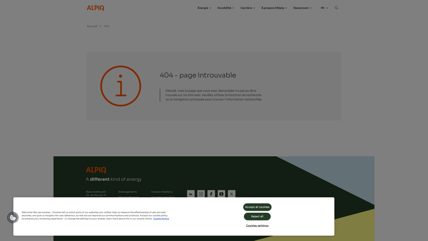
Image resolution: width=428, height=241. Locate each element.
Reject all (257, 216)
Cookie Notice (161, 218)
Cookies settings (257, 225)
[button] (13, 217)
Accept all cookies (257, 207)
